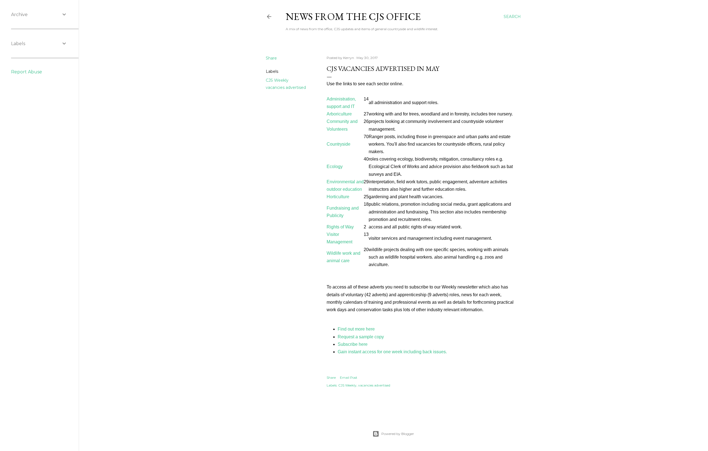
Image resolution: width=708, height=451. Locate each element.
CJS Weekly (277, 80)
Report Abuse (26, 71)
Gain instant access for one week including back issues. (392, 351)
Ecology (335, 166)
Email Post (348, 377)
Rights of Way (340, 227)
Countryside (338, 144)
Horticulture (338, 196)
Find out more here (356, 329)
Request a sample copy (361, 336)
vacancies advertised (286, 87)
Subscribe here (353, 344)
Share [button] (271, 58)
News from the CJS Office (353, 16)
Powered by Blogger (397, 434)
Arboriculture (339, 114)
